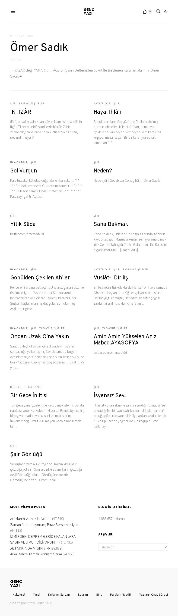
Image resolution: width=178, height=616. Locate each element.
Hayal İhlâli (107, 112)
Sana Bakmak (111, 224)
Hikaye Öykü (33, 387)
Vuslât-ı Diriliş (111, 278)
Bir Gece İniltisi (29, 395)
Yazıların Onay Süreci (153, 594)
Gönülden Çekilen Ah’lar (40, 278)
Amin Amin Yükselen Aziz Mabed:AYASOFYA (125, 340)
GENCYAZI (89, 11)
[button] (166, 11)
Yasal (36, 594)
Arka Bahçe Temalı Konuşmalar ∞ (36, 554)
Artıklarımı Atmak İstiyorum (30, 518)
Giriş (99, 594)
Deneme (15, 387)
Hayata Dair (102, 103)
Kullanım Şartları (59, 594)
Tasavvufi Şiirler (31, 103)
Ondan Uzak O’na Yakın (39, 336)
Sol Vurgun (23, 171)
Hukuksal (19, 594)
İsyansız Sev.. (110, 395)
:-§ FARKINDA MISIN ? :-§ (30, 548)
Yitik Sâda (23, 224)
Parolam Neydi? (120, 594)
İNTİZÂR (20, 112)
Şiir (13, 103)
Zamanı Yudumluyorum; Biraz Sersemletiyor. (44, 524)
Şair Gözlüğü (26, 454)
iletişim (83, 594)
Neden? (103, 171)
